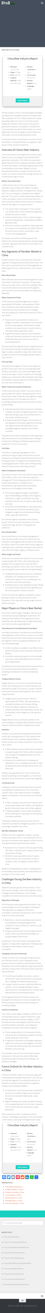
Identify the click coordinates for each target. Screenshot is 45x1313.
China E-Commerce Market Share (15, 1242)
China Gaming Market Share (13, 1268)
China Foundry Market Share (14, 1258)
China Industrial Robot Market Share (16, 1284)
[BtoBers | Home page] (10, 3)
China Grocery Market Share (14, 1274)
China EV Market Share (11, 1237)
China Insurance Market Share (14, 1279)
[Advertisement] (22, 23)
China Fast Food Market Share (14, 1253)
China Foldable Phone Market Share (16, 1247)
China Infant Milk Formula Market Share (17, 1263)
